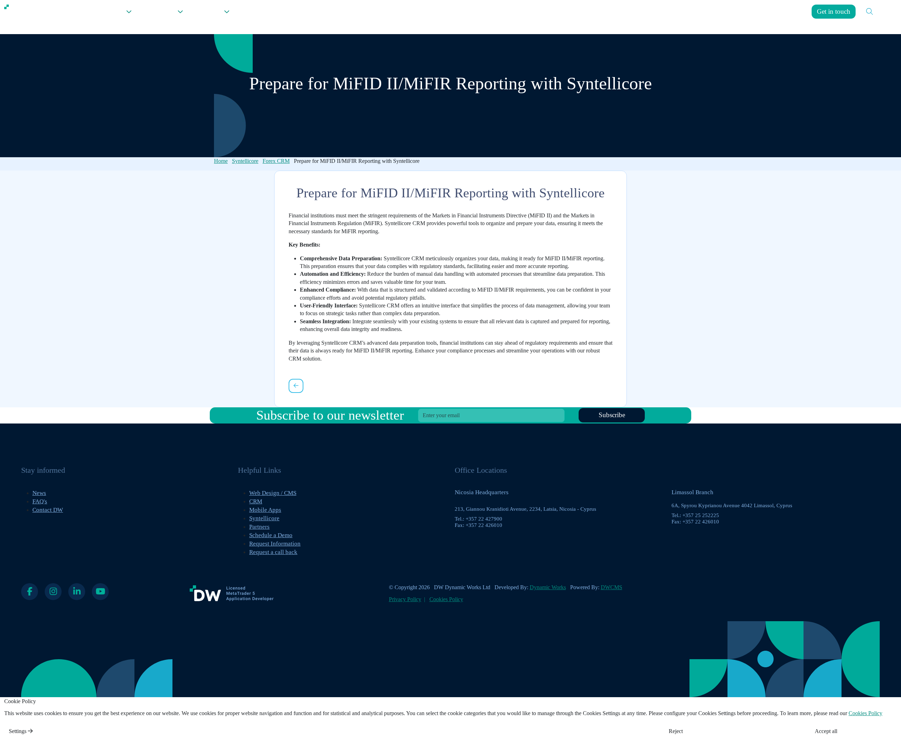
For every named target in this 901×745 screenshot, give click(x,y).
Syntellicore (245, 161)
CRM (255, 501)
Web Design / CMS (272, 493)
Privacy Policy (405, 599)
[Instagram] (53, 591)
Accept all (826, 731)
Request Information (275, 543)
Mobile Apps (265, 510)
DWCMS (611, 587)
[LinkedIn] (77, 591)
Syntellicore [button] (161, 11)
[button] (869, 11)
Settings (18, 731)
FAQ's (39, 501)
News (39, 493)
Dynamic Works (548, 587)
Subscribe (612, 415)
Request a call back (273, 552)
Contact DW (47, 510)
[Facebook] (29, 591)
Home (221, 161)
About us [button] (113, 11)
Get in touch (833, 11)
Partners (259, 526)
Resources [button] (210, 11)
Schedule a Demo (270, 535)
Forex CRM (276, 161)
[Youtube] (100, 591)
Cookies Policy (446, 599)
